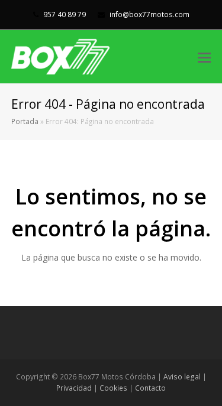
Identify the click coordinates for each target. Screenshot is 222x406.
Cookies (113, 388)
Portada (24, 121)
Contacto (150, 388)
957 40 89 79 (63, 14)
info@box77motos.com (148, 14)
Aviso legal (182, 377)
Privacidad (74, 388)
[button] (204, 57)
